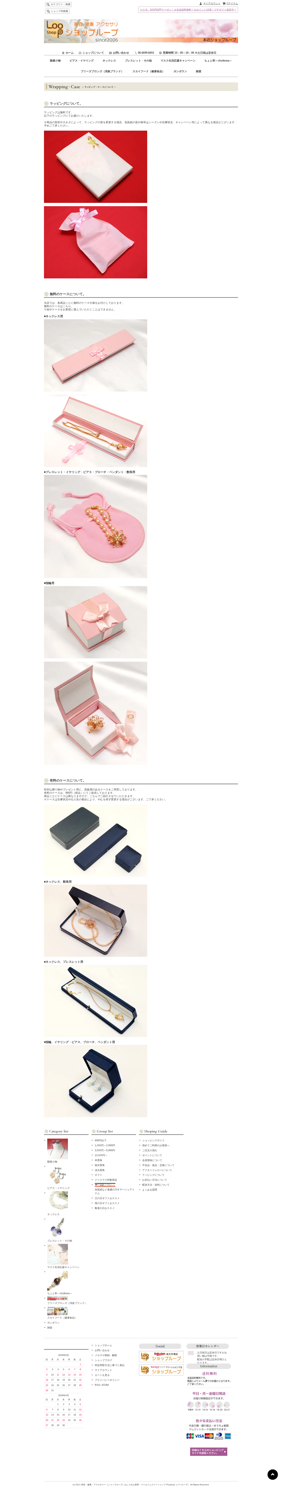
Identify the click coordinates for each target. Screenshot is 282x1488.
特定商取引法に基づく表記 (109, 1365)
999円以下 (101, 1140)
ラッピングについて (153, 1174)
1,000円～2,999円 (105, 1145)
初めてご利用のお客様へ (155, 1145)
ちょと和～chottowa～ (218, 60)
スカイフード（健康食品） (149, 71)
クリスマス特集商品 (106, 1179)
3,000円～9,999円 (105, 1150)
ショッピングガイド (153, 1140)
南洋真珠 (100, 1165)
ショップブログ (103, 1360)
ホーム (70, 52)
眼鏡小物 (56, 60)
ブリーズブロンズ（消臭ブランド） (102, 71)
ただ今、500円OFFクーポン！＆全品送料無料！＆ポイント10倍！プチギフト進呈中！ (188, 9)
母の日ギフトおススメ (107, 1203)
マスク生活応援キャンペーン (178, 60)
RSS (97, 1385)
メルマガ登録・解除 (106, 1355)
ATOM (105, 1385)
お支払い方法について (154, 1179)
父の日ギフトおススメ (107, 1198)
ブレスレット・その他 (139, 60)
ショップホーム (103, 1345)
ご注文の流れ (149, 1150)
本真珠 (98, 1160)
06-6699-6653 (146, 52)
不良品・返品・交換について (158, 1165)
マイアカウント (211, 3)
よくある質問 (149, 1189)
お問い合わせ (121, 52)
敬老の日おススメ (105, 1208)
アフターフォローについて (157, 1170)
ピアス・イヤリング (82, 60)
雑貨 (198, 71)
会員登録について (152, 1160)
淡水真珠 (100, 1170)
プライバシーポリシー (107, 1380)
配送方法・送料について (155, 1184)
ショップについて (93, 52)
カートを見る (102, 1375)
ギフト (98, 1174)
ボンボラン (181, 71)
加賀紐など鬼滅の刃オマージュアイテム (114, 1191)
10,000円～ (101, 1155)
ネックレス (110, 60)
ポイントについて (152, 1155)
